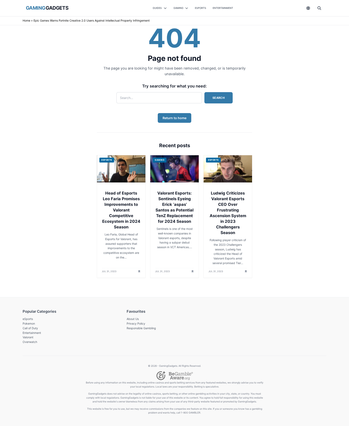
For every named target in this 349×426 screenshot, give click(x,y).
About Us (133, 319)
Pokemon (29, 323)
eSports (28, 319)
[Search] (319, 8)
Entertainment (32, 332)
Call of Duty (30, 328)
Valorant (28, 337)
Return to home (174, 118)
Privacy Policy (136, 323)
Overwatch (30, 342)
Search (218, 97)
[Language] (308, 8)
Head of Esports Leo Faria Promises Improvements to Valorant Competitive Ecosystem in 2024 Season (121, 210)
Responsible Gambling (141, 328)
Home (26, 20)
